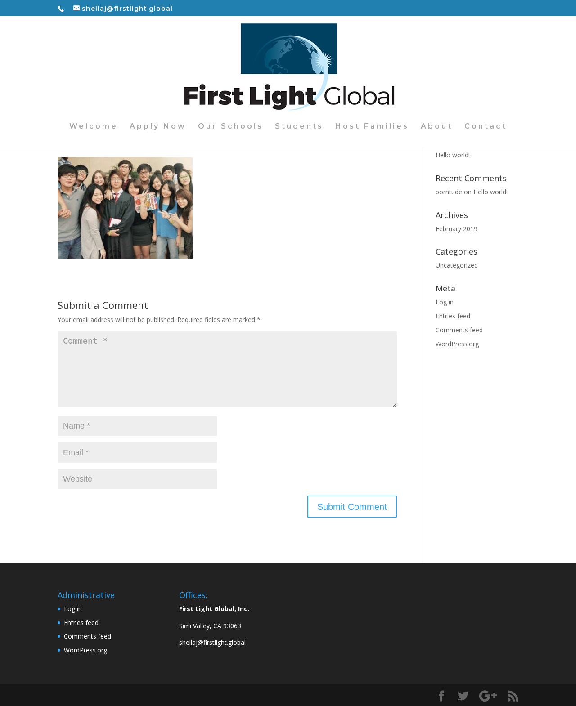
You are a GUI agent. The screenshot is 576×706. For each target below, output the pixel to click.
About (437, 126)
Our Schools (230, 126)
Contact (485, 126)
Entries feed (453, 316)
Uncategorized (457, 265)
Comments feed (459, 330)
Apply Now (158, 126)
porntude (449, 192)
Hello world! (453, 155)
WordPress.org (457, 344)
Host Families (372, 126)
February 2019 (456, 228)
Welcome (93, 126)
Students (299, 126)
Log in (445, 302)
